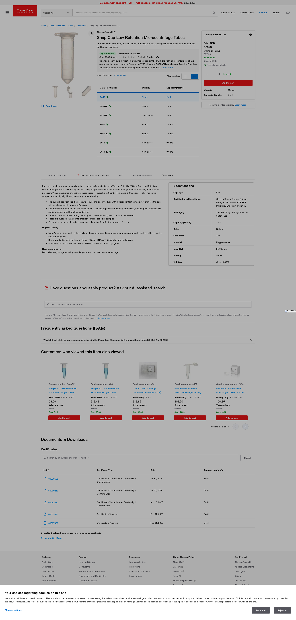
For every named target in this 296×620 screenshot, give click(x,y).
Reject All (282, 610)
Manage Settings (13, 610)
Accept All (261, 610)
